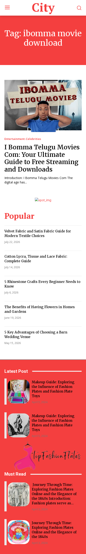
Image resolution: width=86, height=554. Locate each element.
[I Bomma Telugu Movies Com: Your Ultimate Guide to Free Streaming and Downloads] (43, 105)
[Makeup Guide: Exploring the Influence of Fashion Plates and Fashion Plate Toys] (19, 392)
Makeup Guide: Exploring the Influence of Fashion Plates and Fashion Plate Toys (53, 389)
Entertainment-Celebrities (22, 139)
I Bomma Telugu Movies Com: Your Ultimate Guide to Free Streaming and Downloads (42, 158)
